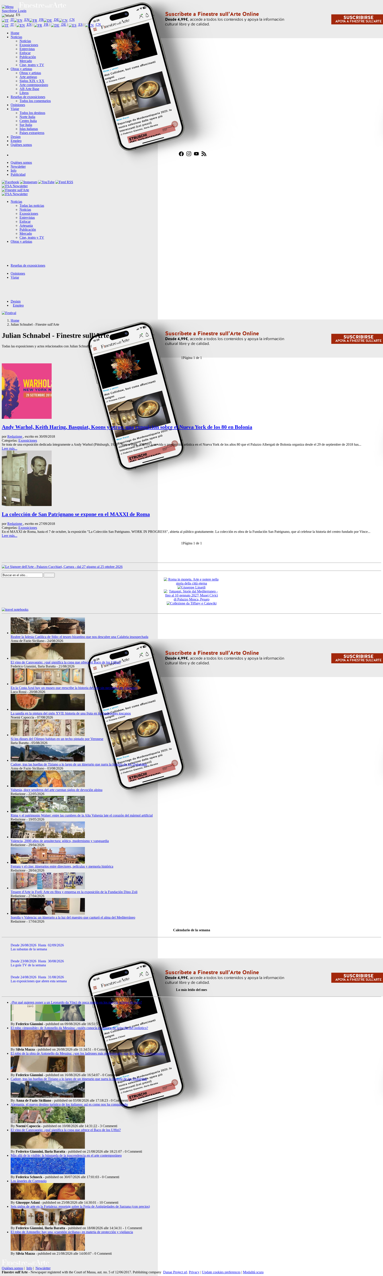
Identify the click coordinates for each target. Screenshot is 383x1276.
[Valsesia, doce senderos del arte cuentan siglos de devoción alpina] (48, 786)
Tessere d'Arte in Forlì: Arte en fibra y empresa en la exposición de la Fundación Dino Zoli (74, 892)
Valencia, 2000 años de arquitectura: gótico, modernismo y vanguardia (60, 841)
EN (26, 20)
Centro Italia (28, 121)
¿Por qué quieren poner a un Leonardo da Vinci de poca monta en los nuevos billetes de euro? (76, 1002)
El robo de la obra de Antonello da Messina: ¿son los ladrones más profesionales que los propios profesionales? (88, 1053)
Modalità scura (253, 1272)
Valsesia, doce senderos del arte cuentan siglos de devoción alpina (56, 790)
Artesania (26, 225)
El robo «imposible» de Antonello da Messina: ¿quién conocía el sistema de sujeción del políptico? (79, 1028)
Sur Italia (26, 125)
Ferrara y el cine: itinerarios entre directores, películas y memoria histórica (62, 866)
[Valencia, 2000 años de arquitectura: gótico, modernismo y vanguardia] (48, 837)
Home (15, 33)
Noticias (16, 37)
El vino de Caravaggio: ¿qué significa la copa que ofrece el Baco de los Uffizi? (66, 662)
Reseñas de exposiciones (28, 97)
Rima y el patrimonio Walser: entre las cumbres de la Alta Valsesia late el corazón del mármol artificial (82, 815)
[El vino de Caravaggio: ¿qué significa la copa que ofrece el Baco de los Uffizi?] (48, 658)
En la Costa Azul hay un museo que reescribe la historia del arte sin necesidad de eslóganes (74, 688)
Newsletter (18, 166)
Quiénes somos (21, 145)
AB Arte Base (29, 89)
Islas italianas (29, 129)
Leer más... (9, 448)
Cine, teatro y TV (32, 65)
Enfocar (25, 53)
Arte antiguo (28, 77)
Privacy (194, 1272)
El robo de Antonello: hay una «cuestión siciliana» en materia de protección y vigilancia (72, 1232)
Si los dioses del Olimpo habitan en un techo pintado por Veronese (57, 739)
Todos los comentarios (35, 101)
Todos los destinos (32, 113)
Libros (24, 93)
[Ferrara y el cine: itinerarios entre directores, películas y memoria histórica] (48, 862)
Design (16, 137)
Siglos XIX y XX (32, 81)
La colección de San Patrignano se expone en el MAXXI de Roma (76, 514)
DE (56, 20)
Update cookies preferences (221, 1272)
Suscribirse (10, 11)
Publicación (28, 57)
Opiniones (18, 105)
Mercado (26, 61)
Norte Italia (27, 117)
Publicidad (18, 174)
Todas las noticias (32, 205)
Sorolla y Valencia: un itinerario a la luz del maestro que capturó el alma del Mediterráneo (73, 917)
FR (41, 20)
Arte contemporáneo (34, 85)
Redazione (15, 436)
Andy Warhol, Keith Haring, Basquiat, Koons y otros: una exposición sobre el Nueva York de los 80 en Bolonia (127, 427)
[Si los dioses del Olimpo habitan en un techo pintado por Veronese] (48, 735)
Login (22, 11)
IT (12, 20)
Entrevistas (27, 49)
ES (80, 24)
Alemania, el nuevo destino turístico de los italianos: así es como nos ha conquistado (69, 1104)
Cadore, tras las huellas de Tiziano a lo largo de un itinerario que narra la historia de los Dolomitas (79, 764)
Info (13, 170)
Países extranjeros (32, 133)
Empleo (16, 141)
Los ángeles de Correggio (29, 1181)
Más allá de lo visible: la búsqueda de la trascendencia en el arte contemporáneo (66, 1155)
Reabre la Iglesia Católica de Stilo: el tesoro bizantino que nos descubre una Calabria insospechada (79, 637)
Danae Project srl (175, 1272)
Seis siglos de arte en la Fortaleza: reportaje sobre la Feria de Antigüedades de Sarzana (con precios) (80, 1206)
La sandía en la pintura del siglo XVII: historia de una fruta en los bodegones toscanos (71, 713)
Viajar (15, 109)
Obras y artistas (21, 69)
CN (72, 20)
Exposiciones (29, 45)
